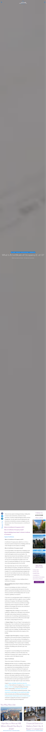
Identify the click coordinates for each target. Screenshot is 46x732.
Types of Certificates (9, 537)
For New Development (24, 252)
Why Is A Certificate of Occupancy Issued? (14, 529)
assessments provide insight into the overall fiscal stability (17, 692)
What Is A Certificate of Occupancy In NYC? (14, 527)
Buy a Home (13, 252)
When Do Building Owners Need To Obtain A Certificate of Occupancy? (17, 533)
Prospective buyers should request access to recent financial (17, 695)
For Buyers (18, 252)
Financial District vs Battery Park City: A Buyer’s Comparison (34, 726)
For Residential (32, 252)
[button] (1, 2)
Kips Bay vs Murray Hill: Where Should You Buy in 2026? (11, 726)
